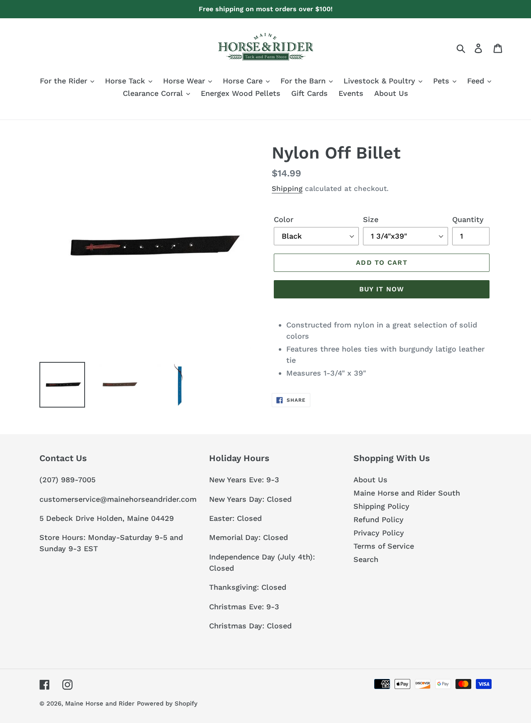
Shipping (287, 188)
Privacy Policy (378, 532)
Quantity (468, 219)
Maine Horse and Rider (99, 703)
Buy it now (381, 289)
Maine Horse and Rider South (406, 493)
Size (370, 219)
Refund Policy (378, 519)
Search (365, 559)
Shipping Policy (381, 506)
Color (283, 219)
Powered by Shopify (167, 703)
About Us (370, 479)
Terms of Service (383, 546)
